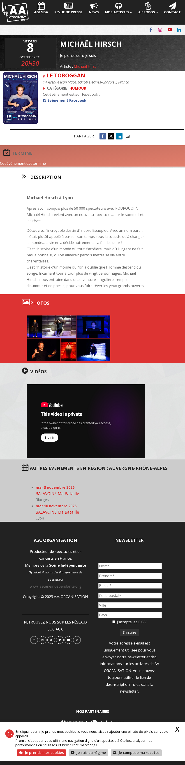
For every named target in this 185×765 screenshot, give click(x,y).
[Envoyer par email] (128, 136)
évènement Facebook (66, 100)
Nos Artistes (117, 12)
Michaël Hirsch (86, 66)
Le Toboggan (66, 75)
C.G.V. (142, 621)
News (94, 12)
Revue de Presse (68, 12)
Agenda (41, 12)
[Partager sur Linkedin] (119, 136)
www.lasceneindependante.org (55, 586)
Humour (77, 88)
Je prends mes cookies (44, 752)
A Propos (146, 12)
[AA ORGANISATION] (15, 21)
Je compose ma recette (139, 752)
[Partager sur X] (111, 136)
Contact (172, 12)
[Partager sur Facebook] (102, 136)
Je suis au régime (91, 752)
